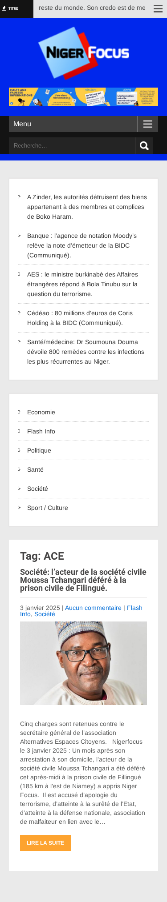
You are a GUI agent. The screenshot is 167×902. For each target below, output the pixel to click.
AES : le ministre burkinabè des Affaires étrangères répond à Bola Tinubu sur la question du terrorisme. (82, 284)
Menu (22, 124)
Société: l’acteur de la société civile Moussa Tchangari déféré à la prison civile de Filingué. (83, 580)
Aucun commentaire (93, 607)
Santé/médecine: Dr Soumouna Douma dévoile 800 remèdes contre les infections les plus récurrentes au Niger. (85, 351)
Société (37, 488)
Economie (41, 412)
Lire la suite (45, 843)
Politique (39, 450)
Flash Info (41, 431)
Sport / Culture (47, 507)
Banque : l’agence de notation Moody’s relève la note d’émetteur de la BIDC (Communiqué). (82, 245)
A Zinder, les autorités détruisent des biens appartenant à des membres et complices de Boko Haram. (87, 206)
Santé (35, 469)
